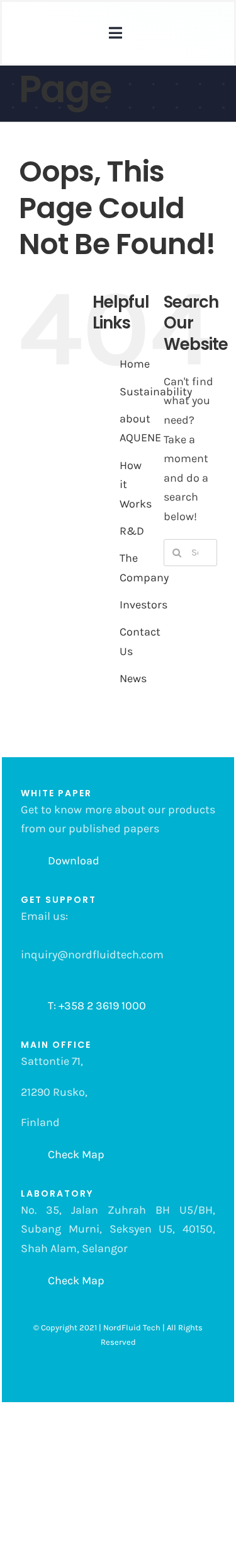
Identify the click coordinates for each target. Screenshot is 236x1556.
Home (135, 364)
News (133, 678)
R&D (132, 531)
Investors (143, 605)
